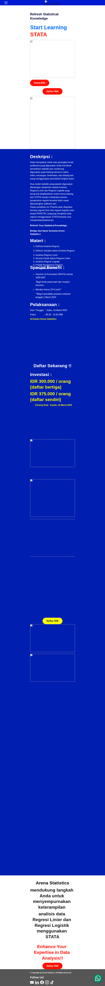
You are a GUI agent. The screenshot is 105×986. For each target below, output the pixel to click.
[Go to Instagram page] (47, 982)
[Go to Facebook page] (42, 982)
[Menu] (6, 3)
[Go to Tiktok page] (52, 982)
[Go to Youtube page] (32, 982)
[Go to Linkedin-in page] (37, 982)
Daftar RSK (52, 91)
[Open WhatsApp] (98, 978)
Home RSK (39, 82)
